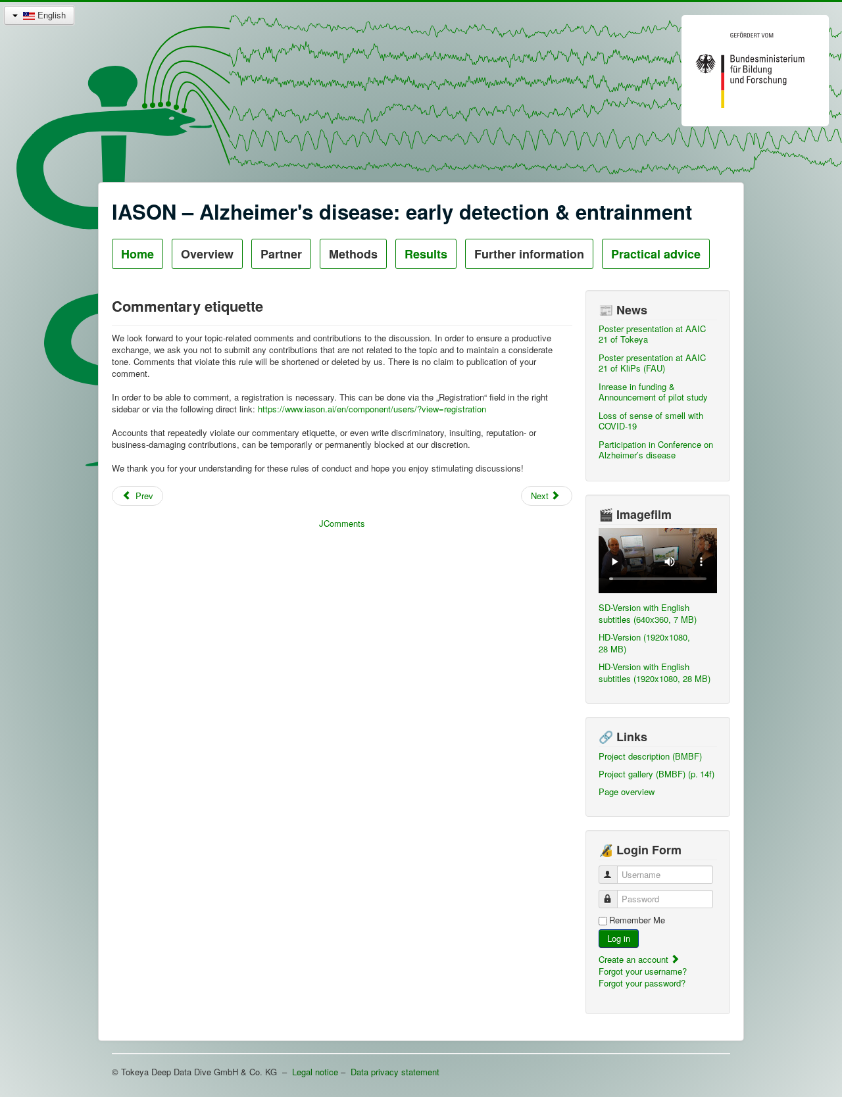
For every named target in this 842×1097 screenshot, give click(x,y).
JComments (342, 523)
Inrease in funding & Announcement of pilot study (653, 391)
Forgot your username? (643, 971)
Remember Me (637, 920)
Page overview (627, 791)
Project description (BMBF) (650, 756)
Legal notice (315, 1071)
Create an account (635, 959)
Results (426, 253)
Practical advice (656, 253)
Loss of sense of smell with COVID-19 (651, 420)
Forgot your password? (642, 983)
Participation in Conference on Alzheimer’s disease (656, 449)
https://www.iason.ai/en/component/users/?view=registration (372, 408)
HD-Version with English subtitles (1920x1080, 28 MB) (654, 672)
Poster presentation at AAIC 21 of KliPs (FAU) (652, 362)
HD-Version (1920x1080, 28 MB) (644, 643)
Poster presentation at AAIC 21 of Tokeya (652, 333)
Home (137, 253)
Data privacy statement (395, 1071)
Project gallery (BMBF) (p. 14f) (656, 774)
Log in (618, 938)
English (50, 15)
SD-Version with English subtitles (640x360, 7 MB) (648, 613)
